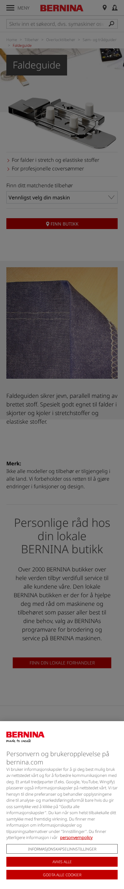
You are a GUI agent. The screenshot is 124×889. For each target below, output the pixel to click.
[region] (62, 805)
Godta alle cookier (62, 875)
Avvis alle (62, 861)
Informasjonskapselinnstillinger (62, 849)
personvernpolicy (76, 837)
